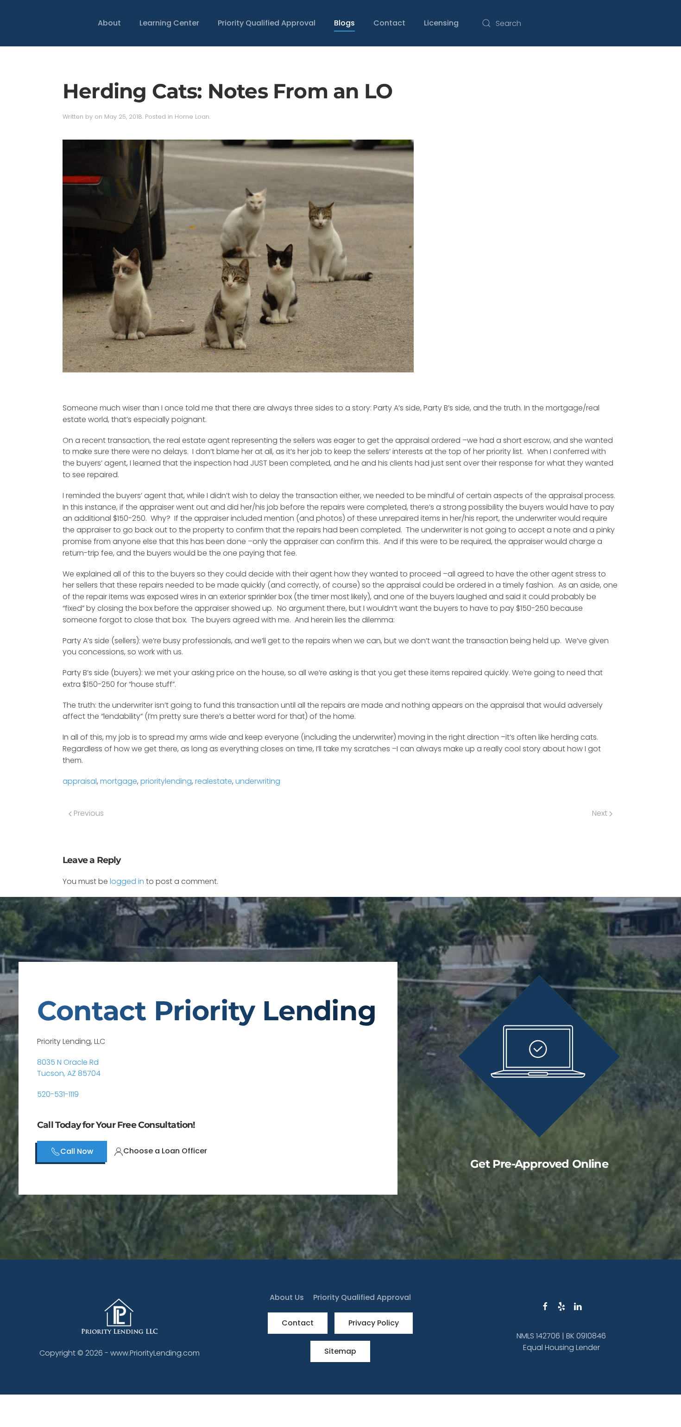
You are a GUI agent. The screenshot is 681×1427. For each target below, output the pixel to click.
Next (600, 813)
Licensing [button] (441, 23)
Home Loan (192, 116)
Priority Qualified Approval (266, 23)
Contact (298, 1323)
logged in (127, 881)
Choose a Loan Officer (165, 1150)
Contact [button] (389, 23)
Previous (88, 813)
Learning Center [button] (169, 23)
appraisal (80, 781)
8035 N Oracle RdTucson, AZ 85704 (69, 1068)
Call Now (76, 1151)
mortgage (118, 781)
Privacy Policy (373, 1323)
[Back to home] (18, 23)
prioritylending (166, 781)
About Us (287, 1297)
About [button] (109, 23)
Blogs (344, 23)
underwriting (257, 781)
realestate (213, 781)
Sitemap (340, 1351)
